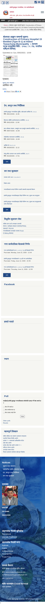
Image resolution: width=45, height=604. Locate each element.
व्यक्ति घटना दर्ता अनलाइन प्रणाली (12, 223)
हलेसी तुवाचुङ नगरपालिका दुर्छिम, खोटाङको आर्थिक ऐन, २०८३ (20, 112)
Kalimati (5, 545)
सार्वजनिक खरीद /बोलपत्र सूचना (13, 469)
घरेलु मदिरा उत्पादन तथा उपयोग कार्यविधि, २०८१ (16, 153)
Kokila (4, 548)
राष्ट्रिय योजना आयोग (8, 447)
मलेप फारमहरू (6, 587)
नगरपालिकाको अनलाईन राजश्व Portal (13, 231)
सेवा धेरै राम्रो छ (9, 407)
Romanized (6, 534)
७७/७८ (5, 89)
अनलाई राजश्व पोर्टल (8, 449)
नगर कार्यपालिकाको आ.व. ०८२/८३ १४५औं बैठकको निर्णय (19, 250)
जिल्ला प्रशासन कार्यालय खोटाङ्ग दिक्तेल (14, 452)
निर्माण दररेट (7, 183)
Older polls (6, 420)
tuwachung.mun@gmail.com (16, 572)
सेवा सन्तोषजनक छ (10, 410)
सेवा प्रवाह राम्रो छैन (10, 412)
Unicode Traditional (9, 537)
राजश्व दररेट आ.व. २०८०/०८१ (12, 177)
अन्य (7, 162)
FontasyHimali (7, 551)
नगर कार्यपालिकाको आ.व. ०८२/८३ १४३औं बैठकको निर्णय (19, 267)
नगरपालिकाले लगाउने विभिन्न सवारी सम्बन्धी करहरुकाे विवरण (19, 189)
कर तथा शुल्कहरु (8, 476)
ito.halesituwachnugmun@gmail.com (14, 575)
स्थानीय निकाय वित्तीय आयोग (10, 438)
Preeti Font (6, 557)
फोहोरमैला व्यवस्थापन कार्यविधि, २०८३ (14, 137)
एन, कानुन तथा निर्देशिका (11, 473)
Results (5, 423)
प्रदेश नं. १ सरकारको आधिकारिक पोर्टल (13, 440)
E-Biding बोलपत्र (8, 233)
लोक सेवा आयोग (7, 443)
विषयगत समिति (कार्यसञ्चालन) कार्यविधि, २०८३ (16, 120)
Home (6, 25)
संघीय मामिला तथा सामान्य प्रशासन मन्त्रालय (15, 436)
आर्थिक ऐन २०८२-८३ (9, 145)
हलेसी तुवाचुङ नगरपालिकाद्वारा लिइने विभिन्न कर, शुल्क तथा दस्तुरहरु (22, 195)
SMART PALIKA (8, 228)
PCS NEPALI (7, 554)
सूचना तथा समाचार (8, 83)
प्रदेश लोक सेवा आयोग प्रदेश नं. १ (12, 445)
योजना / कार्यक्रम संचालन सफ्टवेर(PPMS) (14, 226)
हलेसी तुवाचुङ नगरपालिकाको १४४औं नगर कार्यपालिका (18, 258)
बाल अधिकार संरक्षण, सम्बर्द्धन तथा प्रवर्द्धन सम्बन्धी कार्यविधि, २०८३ (21, 128)
